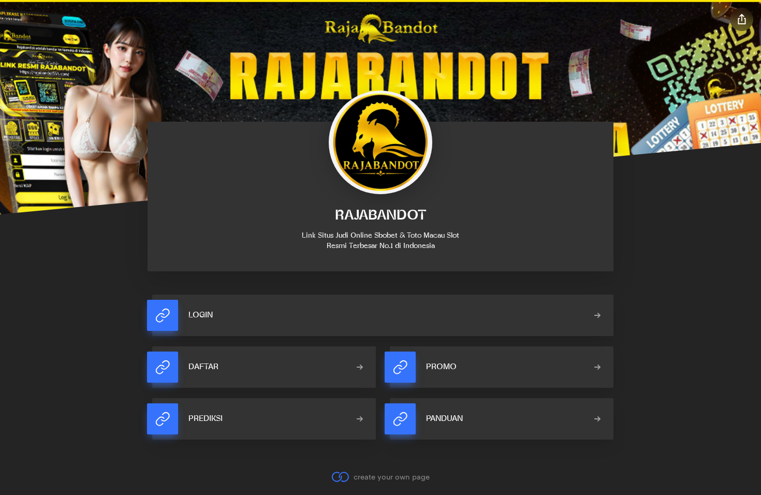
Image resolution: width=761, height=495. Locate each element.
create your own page (391, 476)
